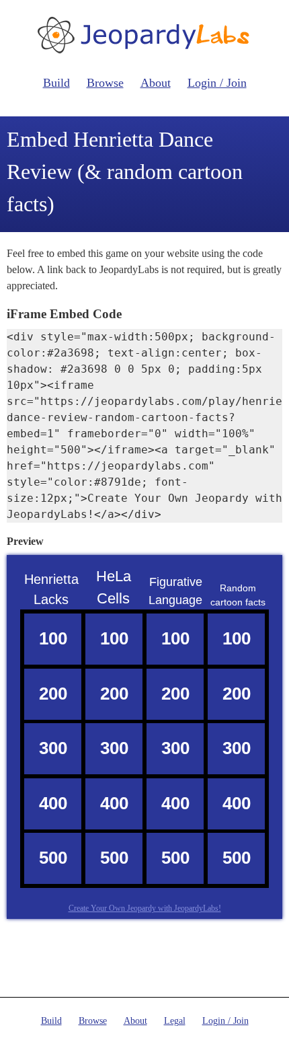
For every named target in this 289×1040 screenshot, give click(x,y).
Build (56, 82)
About (155, 82)
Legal (174, 1021)
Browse (105, 82)
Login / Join (217, 82)
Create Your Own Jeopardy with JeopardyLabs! (145, 908)
